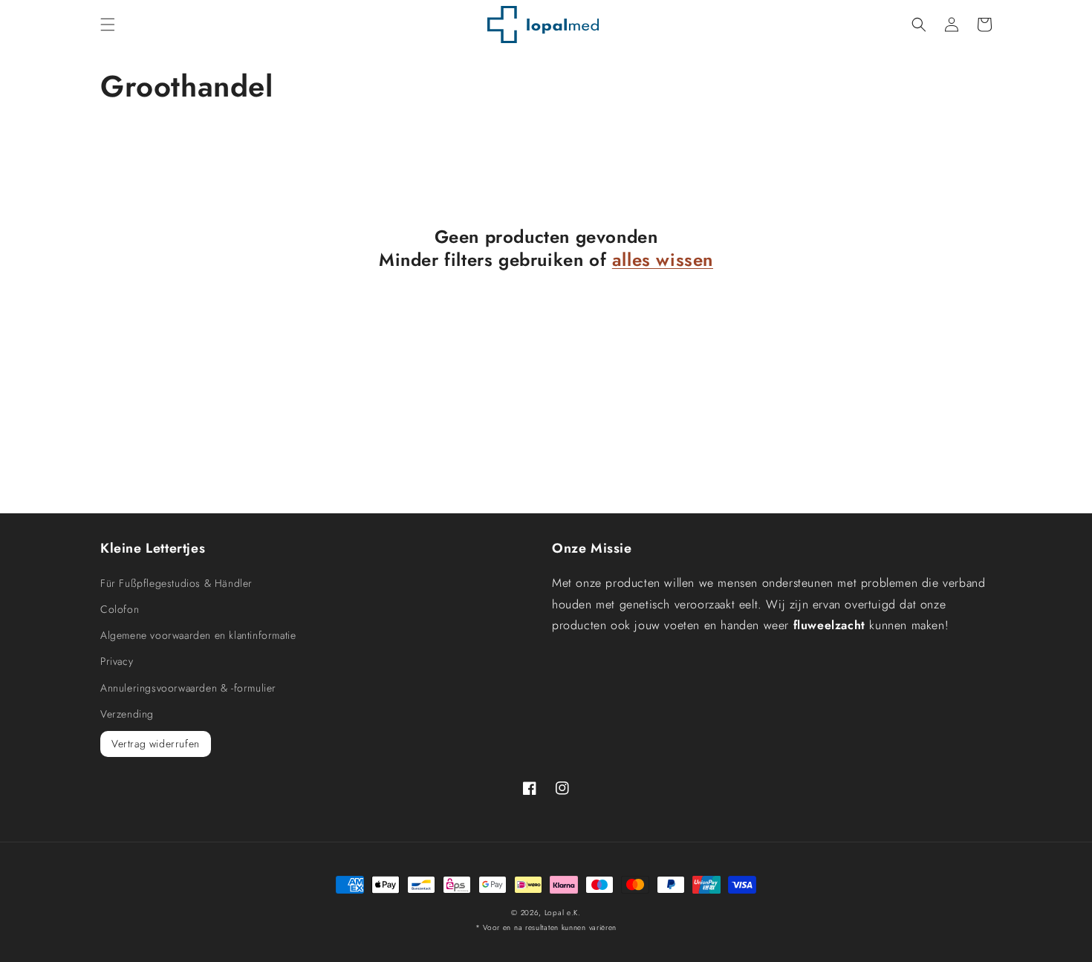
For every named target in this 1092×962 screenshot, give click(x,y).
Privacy (116, 661)
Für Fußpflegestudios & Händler (176, 583)
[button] (107, 24)
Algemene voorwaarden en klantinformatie (198, 635)
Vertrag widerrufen (155, 743)
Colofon (119, 609)
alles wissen (662, 259)
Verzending (127, 713)
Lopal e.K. (563, 912)
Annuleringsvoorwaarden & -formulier (188, 687)
